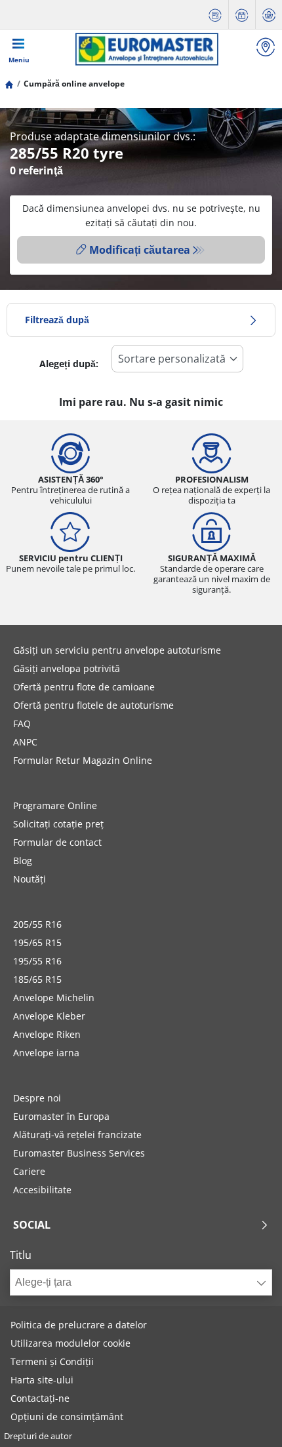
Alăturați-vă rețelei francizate (77, 1134)
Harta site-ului (41, 1380)
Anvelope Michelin (53, 997)
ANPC (25, 742)
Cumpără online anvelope (74, 83)
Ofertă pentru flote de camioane (84, 687)
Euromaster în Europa (61, 1116)
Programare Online (55, 805)
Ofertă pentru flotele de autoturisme (93, 705)
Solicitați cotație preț (58, 824)
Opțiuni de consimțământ (66, 1416)
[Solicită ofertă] (215, 15)
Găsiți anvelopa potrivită (66, 668)
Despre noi (37, 1098)
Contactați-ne (40, 1398)
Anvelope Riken (47, 1034)
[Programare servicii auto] (242, 15)
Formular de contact (57, 842)
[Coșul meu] (269, 15)
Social (31, 1224)
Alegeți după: (68, 363)
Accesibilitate (42, 1189)
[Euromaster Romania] (147, 49)
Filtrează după (57, 319)
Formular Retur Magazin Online (82, 760)
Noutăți (29, 879)
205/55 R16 (37, 924)
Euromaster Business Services (79, 1153)
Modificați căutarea (139, 250)
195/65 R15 (37, 942)
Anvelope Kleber (49, 1016)
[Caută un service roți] (265, 49)
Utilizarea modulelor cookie (70, 1343)
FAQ (22, 723)
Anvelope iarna (46, 1052)
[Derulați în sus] (247, 1419)
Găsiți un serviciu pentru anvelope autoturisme (117, 650)
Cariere (29, 1171)
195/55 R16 (37, 961)
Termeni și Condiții (52, 1361)
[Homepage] (9, 83)
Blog (22, 860)
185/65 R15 (37, 979)
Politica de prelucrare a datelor (78, 1324)
